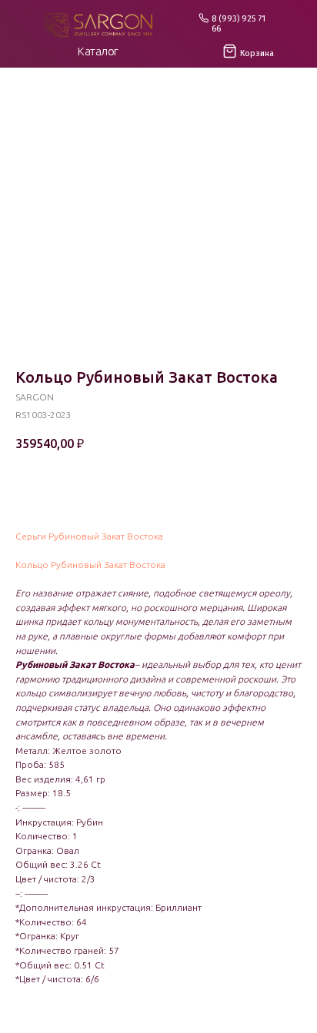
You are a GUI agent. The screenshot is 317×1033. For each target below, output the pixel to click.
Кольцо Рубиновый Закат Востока (90, 565)
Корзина (257, 53)
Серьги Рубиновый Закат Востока (89, 536)
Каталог (98, 51)
